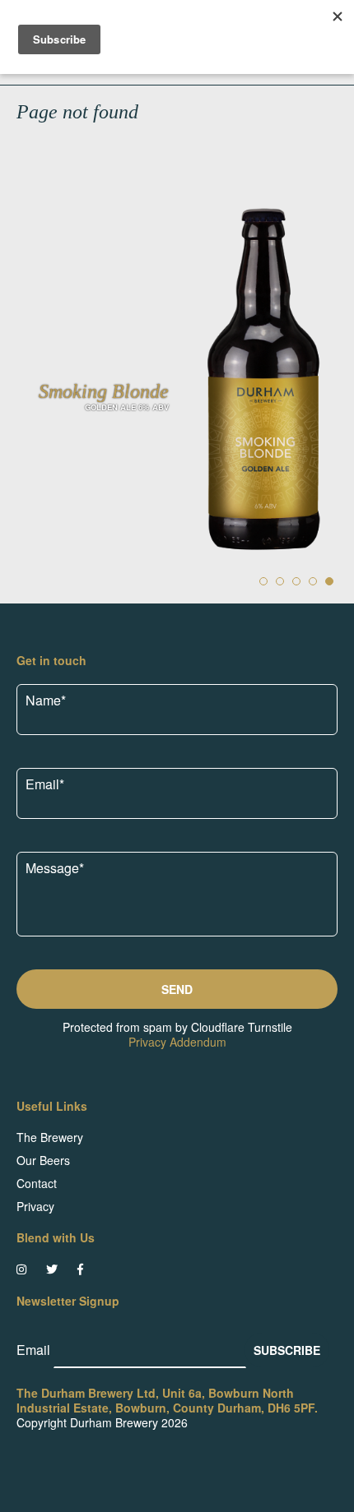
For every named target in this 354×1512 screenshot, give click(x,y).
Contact (36, 1183)
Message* (55, 867)
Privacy (35, 1206)
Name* (46, 700)
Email (35, 1349)
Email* (45, 783)
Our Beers (43, 1160)
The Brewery (49, 1137)
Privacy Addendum (177, 1041)
